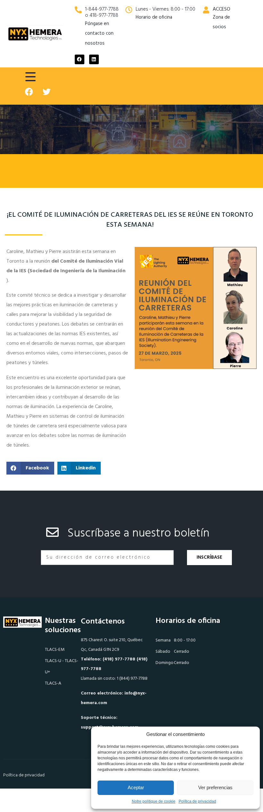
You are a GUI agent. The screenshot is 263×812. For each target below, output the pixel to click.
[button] (30, 468)
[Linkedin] (94, 59)
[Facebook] (79, 59)
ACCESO (221, 9)
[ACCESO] (205, 9)
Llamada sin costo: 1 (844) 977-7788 (114, 678)
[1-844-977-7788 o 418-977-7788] (78, 9)
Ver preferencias (215, 787)
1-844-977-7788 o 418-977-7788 (102, 12)
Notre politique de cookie (153, 801)
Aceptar (136, 787)
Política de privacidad (197, 801)
